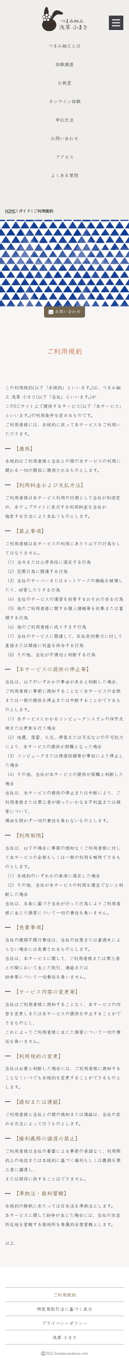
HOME (10, 211)
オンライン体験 (65, 101)
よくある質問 (64, 175)
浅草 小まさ (64, 1337)
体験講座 (64, 64)
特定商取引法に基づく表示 (64, 1308)
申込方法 (64, 119)
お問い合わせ (64, 138)
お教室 (64, 82)
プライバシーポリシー (65, 1323)
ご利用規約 (64, 1294)
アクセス (65, 156)
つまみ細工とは (64, 45)
